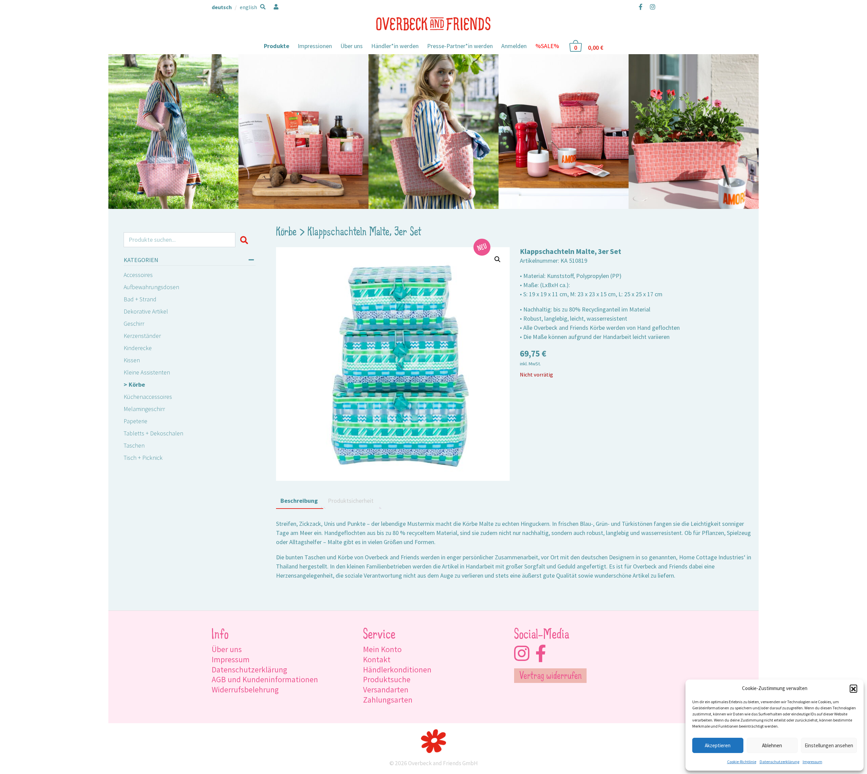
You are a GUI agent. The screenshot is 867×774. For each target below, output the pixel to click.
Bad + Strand (140, 299)
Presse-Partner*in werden (460, 46)
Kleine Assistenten (147, 372)
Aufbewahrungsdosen (151, 287)
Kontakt (376, 659)
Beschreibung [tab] (299, 500)
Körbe (137, 384)
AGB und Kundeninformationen (265, 679)
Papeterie (135, 421)
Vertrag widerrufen (550, 676)
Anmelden (514, 46)
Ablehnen (772, 745)
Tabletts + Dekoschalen (153, 433)
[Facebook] (641, 7)
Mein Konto (382, 649)
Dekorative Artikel (146, 311)
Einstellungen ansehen (829, 745)
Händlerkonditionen (397, 669)
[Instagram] (651, 7)
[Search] (245, 239)
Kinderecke (138, 348)
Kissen (132, 360)
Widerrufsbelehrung (245, 689)
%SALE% (547, 46)
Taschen (134, 445)
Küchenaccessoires (148, 397)
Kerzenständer (142, 336)
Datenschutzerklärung (779, 761)
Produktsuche (386, 679)
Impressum (812, 761)
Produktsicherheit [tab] (351, 500)
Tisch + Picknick (143, 457)
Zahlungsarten (388, 700)
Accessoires (138, 275)
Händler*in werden (395, 46)
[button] (853, 688)
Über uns (351, 46)
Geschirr (134, 323)
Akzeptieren (718, 745)
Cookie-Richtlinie (741, 761)
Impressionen (315, 46)
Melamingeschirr (144, 409)
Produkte (276, 46)
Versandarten (385, 689)
